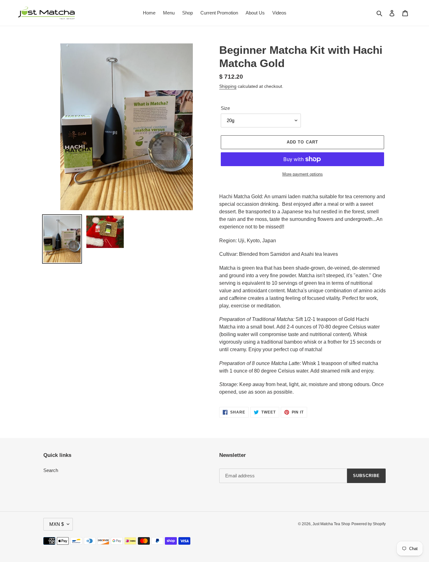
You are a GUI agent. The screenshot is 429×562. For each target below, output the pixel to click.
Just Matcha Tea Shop (331, 524)
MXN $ (56, 524)
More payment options (302, 174)
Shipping (227, 86)
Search (50, 470)
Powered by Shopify (368, 524)
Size (225, 108)
